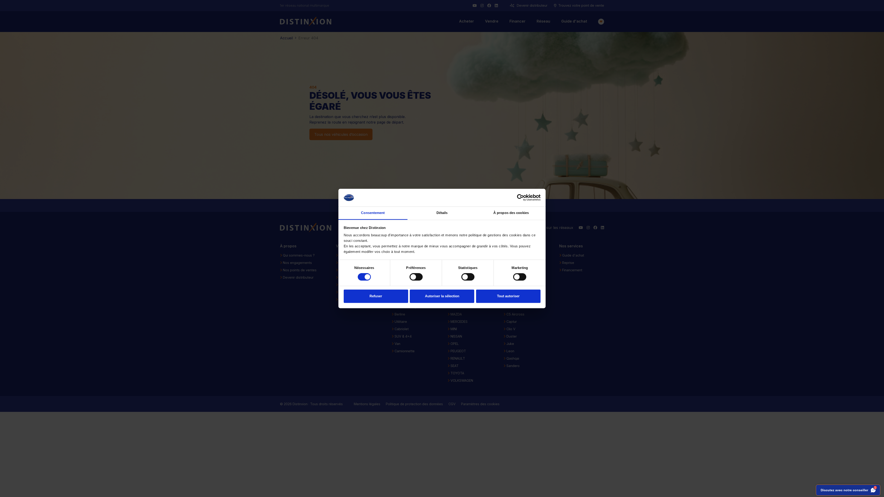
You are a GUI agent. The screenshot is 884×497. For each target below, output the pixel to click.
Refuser (375, 296)
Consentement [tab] (373, 213)
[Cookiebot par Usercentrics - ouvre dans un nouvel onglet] (520, 197)
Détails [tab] (442, 213)
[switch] (416, 277)
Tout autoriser (508, 296)
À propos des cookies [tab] (511, 213)
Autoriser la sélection (442, 296)
